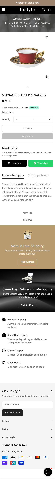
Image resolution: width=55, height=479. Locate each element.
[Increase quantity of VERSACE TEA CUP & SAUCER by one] (50, 119)
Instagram (16, 163)
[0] (49, 9)
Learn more (7, 112)
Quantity (6, 119)
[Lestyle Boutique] (27, 10)
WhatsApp (42, 163)
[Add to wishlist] (47, 37)
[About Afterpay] (34, 107)
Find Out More (27, 262)
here (15, 367)
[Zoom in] (47, 77)
